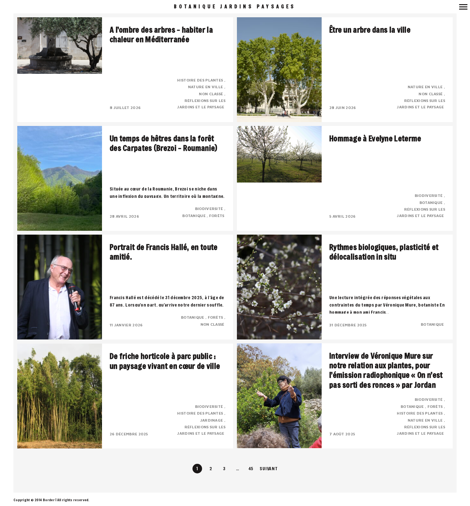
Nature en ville (206, 86)
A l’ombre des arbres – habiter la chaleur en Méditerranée (161, 34)
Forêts (217, 215)
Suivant (269, 468)
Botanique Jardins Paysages (235, 7)
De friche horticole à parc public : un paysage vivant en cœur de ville (165, 361)
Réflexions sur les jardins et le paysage (201, 103)
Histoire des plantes (200, 80)
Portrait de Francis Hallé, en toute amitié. (164, 252)
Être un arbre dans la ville (370, 30)
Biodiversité (209, 208)
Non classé (211, 93)
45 (251, 468)
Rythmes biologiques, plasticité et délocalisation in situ (383, 252)
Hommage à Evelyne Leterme (375, 138)
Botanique (194, 215)
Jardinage (212, 420)
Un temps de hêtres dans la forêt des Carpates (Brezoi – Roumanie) (163, 143)
